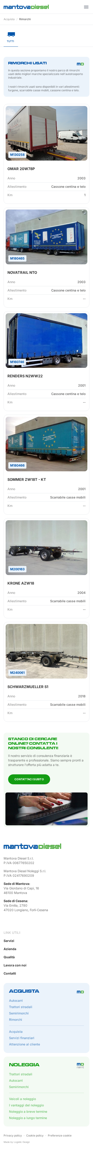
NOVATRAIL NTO (22, 272)
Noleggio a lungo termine (28, 1118)
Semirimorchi (19, 1013)
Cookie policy (35, 1135)
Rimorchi (25, 19)
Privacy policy (13, 1135)
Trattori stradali (20, 1007)
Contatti (10, 973)
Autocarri (16, 1000)
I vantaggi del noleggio (26, 1105)
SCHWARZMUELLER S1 (27, 686)
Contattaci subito (29, 779)
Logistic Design (22, 1142)
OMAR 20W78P (21, 168)
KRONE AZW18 (20, 583)
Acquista (9, 19)
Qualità (9, 957)
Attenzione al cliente (24, 1044)
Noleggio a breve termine (28, 1111)
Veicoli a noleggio (22, 1099)
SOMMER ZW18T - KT (26, 479)
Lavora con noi (15, 965)
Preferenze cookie (60, 1135)
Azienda (10, 949)
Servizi (9, 941)
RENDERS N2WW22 (25, 376)
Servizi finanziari (21, 1038)
